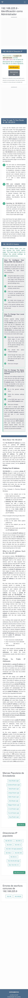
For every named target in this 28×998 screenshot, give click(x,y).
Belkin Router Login (13, 797)
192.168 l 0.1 (19, 841)
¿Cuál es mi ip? (14, 995)
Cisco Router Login (14, 781)
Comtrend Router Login (14, 785)
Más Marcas (21, 824)
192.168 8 (9, 845)
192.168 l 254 (18, 853)
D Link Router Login (13, 809)
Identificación (14, 67)
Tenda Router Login (14, 789)
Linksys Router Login (13, 793)
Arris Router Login (14, 801)
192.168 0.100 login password (14, 849)
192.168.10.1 (13, 857)
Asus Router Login (14, 817)
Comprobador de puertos (14, 997)
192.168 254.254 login (14, 861)
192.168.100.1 (9, 841)
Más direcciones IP (19, 872)
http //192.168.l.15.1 (14, 865)
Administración (14, 73)
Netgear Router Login (13, 805)
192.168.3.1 (9, 853)
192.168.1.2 (18, 845)
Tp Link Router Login (13, 813)
